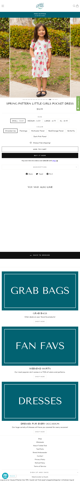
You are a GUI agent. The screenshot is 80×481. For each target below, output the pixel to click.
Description (40, 167)
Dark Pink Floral (40, 136)
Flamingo (23, 131)
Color (40, 127)
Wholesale (40, 442)
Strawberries (10, 131)
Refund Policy (40, 463)
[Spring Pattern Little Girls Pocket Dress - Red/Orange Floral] (17, 239)
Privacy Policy (40, 459)
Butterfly (71, 131)
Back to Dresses (41, 255)
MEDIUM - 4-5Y (34, 121)
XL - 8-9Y (64, 121)
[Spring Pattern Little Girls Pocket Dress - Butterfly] (20, 239)
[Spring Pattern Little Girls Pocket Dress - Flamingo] (13, 239)
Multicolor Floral (37, 131)
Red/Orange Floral (56, 131)
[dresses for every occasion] (40, 401)
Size (40, 117)
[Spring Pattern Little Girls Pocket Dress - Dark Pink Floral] (22, 239)
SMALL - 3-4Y (18, 121)
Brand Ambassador (40, 452)
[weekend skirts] (40, 346)
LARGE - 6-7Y (50, 121)
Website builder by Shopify (40, 477)
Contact (40, 456)
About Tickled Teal (40, 446)
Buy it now (40, 155)
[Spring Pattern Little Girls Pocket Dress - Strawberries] (10, 239)
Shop (40, 439)
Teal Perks (40, 449)
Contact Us (78, 103)
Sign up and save (39, 472)
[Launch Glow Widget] (5, 476)
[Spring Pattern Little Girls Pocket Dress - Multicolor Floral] (15, 239)
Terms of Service (40, 466)
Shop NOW (40, 321)
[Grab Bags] (40, 291)
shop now (40, 376)
